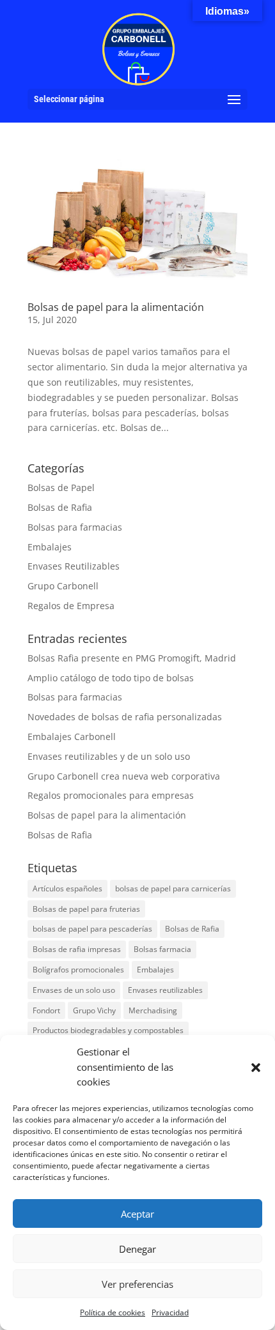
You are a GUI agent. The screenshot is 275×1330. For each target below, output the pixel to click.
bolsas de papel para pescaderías (92, 928)
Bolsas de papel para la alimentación (116, 307)
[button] (255, 1067)
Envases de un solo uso (74, 990)
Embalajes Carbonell (72, 736)
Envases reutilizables (165, 990)
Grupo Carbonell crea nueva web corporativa (124, 776)
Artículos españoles (67, 888)
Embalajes (50, 547)
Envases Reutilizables (74, 566)
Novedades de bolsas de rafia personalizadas (125, 717)
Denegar (137, 1249)
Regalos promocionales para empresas (111, 795)
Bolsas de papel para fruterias (86, 908)
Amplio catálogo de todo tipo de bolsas (111, 678)
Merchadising (153, 1010)
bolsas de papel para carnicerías (173, 888)
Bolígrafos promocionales (78, 969)
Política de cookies (112, 1312)
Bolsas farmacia (162, 949)
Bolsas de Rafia (60, 507)
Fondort (46, 1010)
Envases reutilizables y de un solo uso (109, 756)
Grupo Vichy (94, 1010)
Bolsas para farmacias (75, 527)
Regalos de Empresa (71, 606)
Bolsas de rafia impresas (77, 949)
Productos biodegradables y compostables (108, 1030)
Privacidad (170, 1312)
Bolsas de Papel (61, 487)
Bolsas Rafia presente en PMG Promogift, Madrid (132, 658)
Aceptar (137, 1213)
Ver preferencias (137, 1284)
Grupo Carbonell (63, 586)
